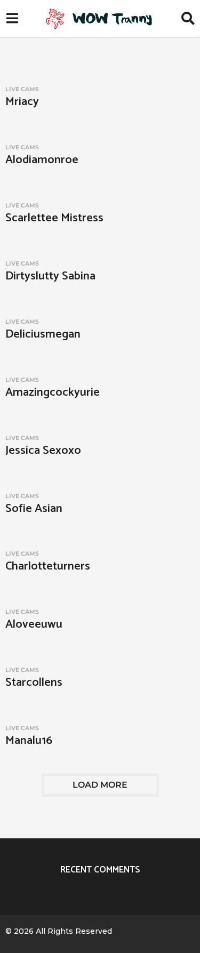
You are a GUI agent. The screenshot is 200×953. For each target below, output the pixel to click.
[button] (12, 18)
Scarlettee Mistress (54, 218)
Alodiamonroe (41, 160)
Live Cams (22, 89)
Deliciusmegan (43, 334)
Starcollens (33, 682)
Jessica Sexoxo (43, 450)
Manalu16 (28, 740)
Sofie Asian (33, 508)
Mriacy (22, 101)
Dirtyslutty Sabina (50, 276)
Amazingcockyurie (52, 392)
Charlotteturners (47, 566)
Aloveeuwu (33, 624)
